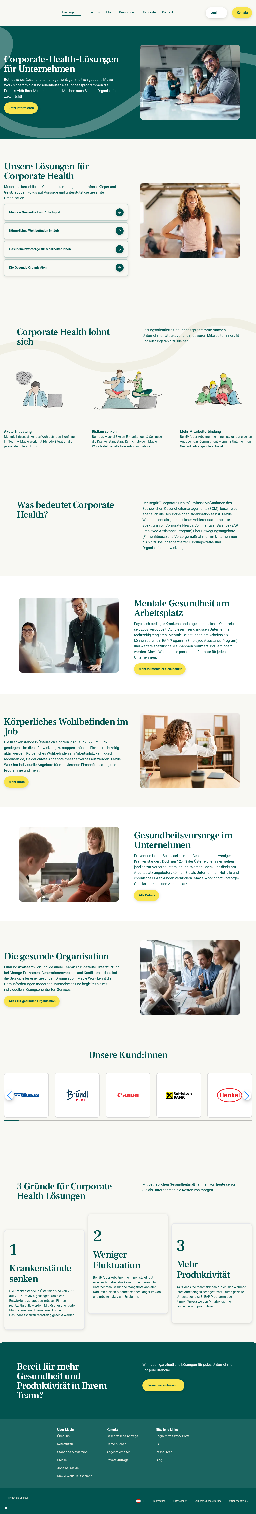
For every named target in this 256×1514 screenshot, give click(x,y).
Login (214, 13)
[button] (9, 1095)
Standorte (149, 12)
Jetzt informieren (21, 108)
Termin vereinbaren (161, 1385)
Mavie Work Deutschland (74, 1476)
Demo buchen (116, 1444)
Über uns (93, 12)
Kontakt (167, 12)
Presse (62, 1460)
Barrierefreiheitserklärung (208, 1501)
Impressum (159, 1501)
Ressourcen (127, 12)
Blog (109, 12)
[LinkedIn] (10, 1503)
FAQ (159, 1444)
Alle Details (147, 895)
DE (143, 1501)
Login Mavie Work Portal (173, 1436)
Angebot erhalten (119, 1452)
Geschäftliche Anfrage (122, 1436)
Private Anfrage (117, 1460)
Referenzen (65, 1444)
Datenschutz (180, 1501)
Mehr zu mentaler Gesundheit (160, 669)
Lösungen (69, 12)
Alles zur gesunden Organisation (32, 1001)
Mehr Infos (17, 782)
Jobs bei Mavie (68, 1468)
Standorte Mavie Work (72, 1452)
